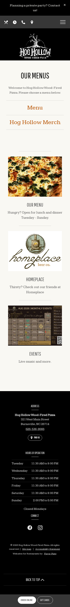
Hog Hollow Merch (35, 122)
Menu (35, 107)
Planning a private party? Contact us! (35, 8)
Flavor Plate (50, 553)
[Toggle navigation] (62, 22)
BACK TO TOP (33, 579)
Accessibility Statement (47, 549)
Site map (26, 549)
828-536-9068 (35, 429)
